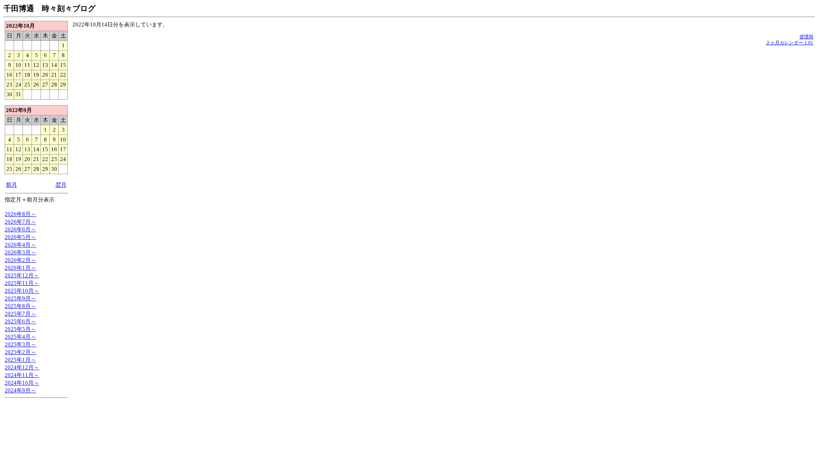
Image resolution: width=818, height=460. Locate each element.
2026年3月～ (20, 252)
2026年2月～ (20, 260)
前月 (11, 184)
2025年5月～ (20, 329)
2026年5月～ (20, 237)
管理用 (806, 36)
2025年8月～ (20, 306)
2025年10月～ (22, 291)
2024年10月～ (22, 383)
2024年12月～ (22, 367)
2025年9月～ (20, 298)
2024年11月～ (22, 375)
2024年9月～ (20, 390)
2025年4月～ (20, 337)
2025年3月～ (20, 344)
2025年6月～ (20, 321)
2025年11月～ (22, 283)
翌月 (60, 184)
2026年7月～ (20, 221)
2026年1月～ (20, 267)
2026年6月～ (20, 229)
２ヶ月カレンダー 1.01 (789, 42)
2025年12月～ (22, 275)
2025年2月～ (20, 352)
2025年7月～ (20, 313)
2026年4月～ (20, 245)
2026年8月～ (20, 214)
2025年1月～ (20, 359)
